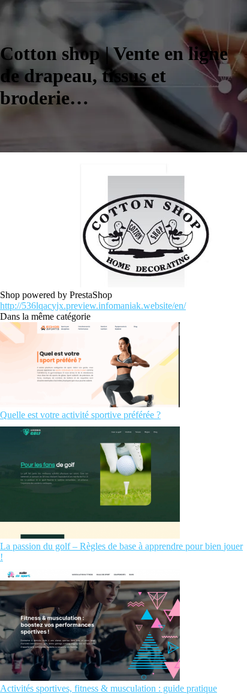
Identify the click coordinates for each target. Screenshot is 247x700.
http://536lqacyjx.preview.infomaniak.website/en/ (93, 306)
